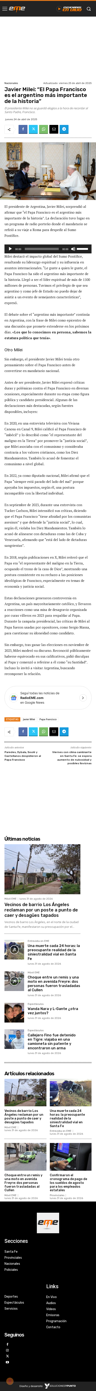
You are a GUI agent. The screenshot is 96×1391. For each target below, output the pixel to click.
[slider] (83, 248)
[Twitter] (33, 129)
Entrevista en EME (38, 941)
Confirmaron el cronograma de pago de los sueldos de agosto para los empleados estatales (68, 1182)
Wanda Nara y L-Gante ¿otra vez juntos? (53, 1011)
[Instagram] (7, 1351)
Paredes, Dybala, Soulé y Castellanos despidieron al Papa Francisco (22, 756)
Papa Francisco (48, 719)
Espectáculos (36, 1004)
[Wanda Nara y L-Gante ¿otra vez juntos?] (14, 1013)
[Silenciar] (73, 249)
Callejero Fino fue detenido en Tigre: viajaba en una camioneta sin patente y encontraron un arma (52, 1041)
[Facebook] (23, 129)
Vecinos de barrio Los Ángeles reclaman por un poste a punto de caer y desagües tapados (41, 910)
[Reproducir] (10, 249)
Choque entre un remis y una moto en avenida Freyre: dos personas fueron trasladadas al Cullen (54, 983)
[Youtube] (7, 1362)
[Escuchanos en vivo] (69, 8)
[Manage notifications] (9, 1381)
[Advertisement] (48, 48)
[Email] (53, 129)
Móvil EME (10, 899)
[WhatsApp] (43, 129)
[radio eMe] (17, 8)
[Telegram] (64, 129)
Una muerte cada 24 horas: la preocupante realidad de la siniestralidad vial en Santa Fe (54, 952)
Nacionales (11, 83)
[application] (48, 248)
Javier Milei (29, 719)
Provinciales (57, 1195)
